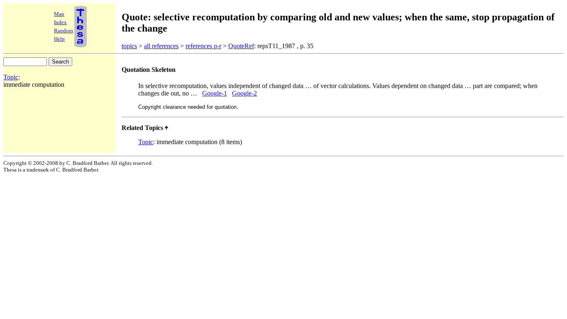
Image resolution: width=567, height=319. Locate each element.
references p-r (203, 45)
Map (59, 14)
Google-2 (244, 93)
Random (63, 30)
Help (59, 39)
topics (129, 45)
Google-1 (214, 93)
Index (60, 22)
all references (161, 45)
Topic (10, 77)
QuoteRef (241, 45)
